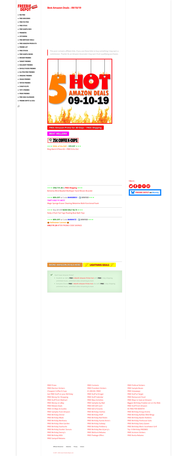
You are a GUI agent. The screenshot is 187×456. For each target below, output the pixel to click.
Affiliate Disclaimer (58, 446)
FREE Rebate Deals (54, 406)
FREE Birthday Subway (96, 423)
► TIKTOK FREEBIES (24, 83)
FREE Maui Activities (95, 400)
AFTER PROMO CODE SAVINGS (64, 225)
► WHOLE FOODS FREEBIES (27, 68)
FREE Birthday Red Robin (97, 417)
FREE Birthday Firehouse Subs (139, 420)
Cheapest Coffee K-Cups (57, 391)
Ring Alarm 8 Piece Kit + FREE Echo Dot (63, 149)
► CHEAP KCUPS (23, 86)
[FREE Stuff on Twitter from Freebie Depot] (131, 187)
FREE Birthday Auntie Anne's (98, 420)
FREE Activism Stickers (136, 432)
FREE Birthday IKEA (55, 435)
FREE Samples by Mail (96, 403)
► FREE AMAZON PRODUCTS (27, 43)
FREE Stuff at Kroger (95, 394)
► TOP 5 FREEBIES (23, 90)
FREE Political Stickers (136, 385)
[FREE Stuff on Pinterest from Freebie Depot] (144, 187)
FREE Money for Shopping (57, 397)
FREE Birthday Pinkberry (97, 426)
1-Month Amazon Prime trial (81, 284)
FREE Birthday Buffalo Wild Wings (140, 415)
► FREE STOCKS (23, 51)
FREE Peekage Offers (95, 435)
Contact (82, 446)
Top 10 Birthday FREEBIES (137, 429)
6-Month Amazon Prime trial (81, 278)
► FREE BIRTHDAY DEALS (26, 40)
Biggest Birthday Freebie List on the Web (143, 403)
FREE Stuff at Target (135, 394)
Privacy (75, 446)
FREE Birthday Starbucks (57, 426)
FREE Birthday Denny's (56, 432)
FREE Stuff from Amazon (137, 406)
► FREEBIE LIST (23, 47)
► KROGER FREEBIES (24, 58)
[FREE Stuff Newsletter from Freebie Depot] (139, 187)
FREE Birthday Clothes (96, 412)
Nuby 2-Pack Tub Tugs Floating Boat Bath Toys (66, 213)
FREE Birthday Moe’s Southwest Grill (142, 426)
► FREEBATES (22, 33)
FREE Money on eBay (55, 403)
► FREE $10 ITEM (23, 22)
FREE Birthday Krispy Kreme (138, 412)
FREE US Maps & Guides (57, 409)
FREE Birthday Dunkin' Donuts (59, 429)
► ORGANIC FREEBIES (25, 76)
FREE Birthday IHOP (95, 415)
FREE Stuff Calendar (95, 397)
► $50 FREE (21, 15)
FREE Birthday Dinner (56, 415)
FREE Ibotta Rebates (135, 435)
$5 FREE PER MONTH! (136, 409)
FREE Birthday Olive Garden (58, 423)
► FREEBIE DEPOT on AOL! (26, 101)
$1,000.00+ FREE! (94, 391)
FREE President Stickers (96, 388)
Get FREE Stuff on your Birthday (60, 394)
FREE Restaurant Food (136, 397)
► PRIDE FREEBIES (24, 93)
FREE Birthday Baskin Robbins (139, 417)
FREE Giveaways (133, 391)
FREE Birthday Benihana (57, 420)
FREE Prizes (51, 385)
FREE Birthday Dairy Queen (138, 423)
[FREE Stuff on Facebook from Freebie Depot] (135, 187)
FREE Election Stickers (56, 388)
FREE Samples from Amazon (58, 412)
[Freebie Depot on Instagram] (148, 187)
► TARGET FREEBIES (24, 61)
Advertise (68, 446)
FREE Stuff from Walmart (57, 400)
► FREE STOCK (22, 26)
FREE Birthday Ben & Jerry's (98, 429)
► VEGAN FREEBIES (24, 79)
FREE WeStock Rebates (96, 432)
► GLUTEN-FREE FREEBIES (26, 72)
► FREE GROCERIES (24, 18)
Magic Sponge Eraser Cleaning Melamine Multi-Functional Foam (73, 203)
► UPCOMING (22, 36)
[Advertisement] (84, 29)
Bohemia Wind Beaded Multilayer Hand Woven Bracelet (69, 191)
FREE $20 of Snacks (95, 409)
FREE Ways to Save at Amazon (139, 400)
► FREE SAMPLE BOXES (25, 54)
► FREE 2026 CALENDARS (26, 97)
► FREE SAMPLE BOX (24, 29)
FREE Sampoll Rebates (56, 438)
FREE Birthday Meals (55, 417)
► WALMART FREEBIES (25, 65)
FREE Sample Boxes (135, 388)
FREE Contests (93, 385)
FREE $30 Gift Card (94, 406)
